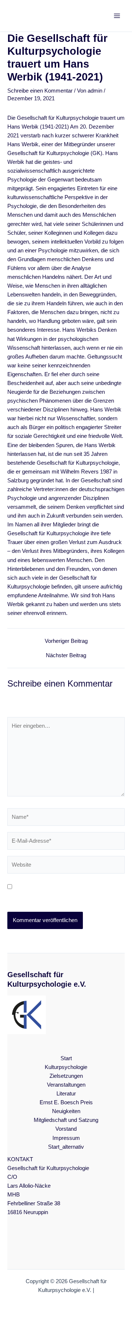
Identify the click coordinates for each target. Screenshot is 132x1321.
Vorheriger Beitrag (66, 641)
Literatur (66, 1094)
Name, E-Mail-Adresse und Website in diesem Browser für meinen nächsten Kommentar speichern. (58, 896)
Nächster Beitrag (66, 655)
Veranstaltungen (66, 1085)
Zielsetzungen (66, 1076)
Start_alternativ (66, 1147)
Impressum (66, 1138)
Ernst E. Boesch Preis (66, 1102)
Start (66, 1058)
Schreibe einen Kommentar (40, 91)
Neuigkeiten (66, 1111)
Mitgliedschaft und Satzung (66, 1120)
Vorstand (66, 1129)
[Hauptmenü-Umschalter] (117, 16)
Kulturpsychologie (66, 1067)
